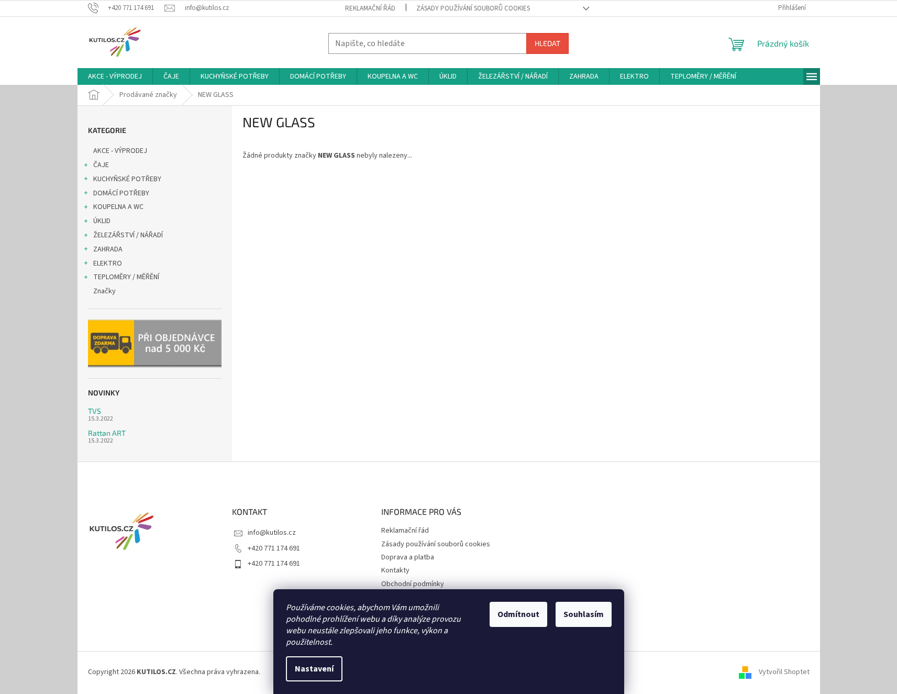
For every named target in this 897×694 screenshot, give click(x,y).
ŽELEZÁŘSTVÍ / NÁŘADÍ (128, 235)
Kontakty (395, 570)
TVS (94, 411)
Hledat (547, 43)
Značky (104, 291)
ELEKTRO (107, 263)
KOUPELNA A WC (118, 207)
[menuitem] (114, 76)
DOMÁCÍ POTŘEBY (121, 193)
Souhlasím (583, 614)
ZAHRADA (108, 249)
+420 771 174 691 (274, 548)
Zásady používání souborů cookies (473, 8)
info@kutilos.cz (272, 532)
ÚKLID (101, 221)
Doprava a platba (407, 557)
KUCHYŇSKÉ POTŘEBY (127, 179)
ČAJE (101, 165)
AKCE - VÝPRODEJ (120, 151)
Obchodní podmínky (412, 584)
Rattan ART (107, 433)
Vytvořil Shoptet (784, 672)
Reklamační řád (370, 8)
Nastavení (314, 669)
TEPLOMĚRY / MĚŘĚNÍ (126, 277)
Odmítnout (518, 614)
